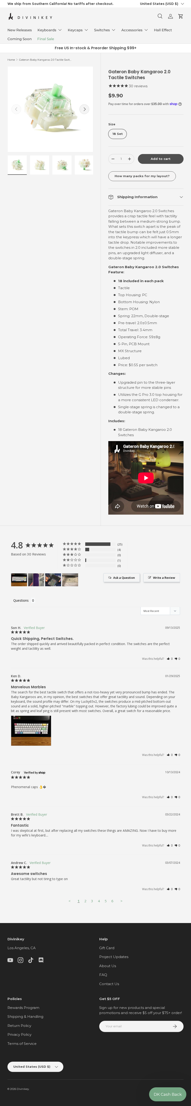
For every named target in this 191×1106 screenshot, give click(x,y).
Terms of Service (22, 1043)
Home (11, 59)
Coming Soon (19, 39)
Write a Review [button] (164, 578)
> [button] (121, 901)
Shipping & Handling (25, 1016)
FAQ (103, 975)
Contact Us (109, 984)
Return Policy (19, 1025)
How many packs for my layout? (142, 176)
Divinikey (23, 1089)
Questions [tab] (21, 600)
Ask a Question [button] (124, 578)
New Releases (19, 30)
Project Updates (113, 957)
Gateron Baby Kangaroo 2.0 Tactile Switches (45, 59)
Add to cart (161, 159)
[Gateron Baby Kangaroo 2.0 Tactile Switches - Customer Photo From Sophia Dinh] (70, 579)
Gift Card (106, 948)
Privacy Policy (19, 1034)
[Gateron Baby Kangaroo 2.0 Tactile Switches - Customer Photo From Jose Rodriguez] (53, 579)
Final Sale (45, 39)
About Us (107, 966)
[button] (181, 16)
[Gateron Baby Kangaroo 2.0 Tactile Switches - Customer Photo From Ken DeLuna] (19, 579)
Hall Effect (163, 30)
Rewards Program (23, 1007)
